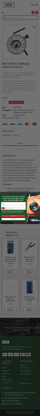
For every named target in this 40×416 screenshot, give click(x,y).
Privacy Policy (23, 212)
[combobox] (3, 208)
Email (2, 203)
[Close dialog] (39, 195)
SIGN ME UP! (13, 215)
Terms (2, 213)
